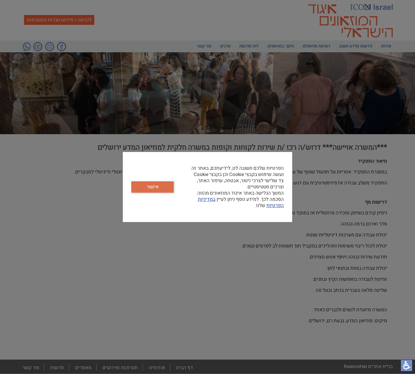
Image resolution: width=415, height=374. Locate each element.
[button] (406, 365)
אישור (153, 186)
